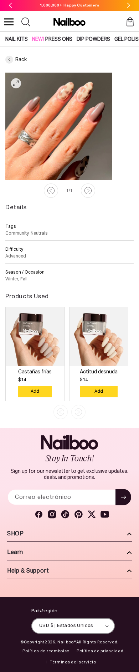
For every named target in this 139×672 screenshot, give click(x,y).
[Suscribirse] (123, 497)
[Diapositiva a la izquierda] (51, 190)
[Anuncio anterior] (10, 5)
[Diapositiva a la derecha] (88, 190)
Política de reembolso (46, 651)
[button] (9, 21)
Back (21, 59)
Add (35, 391)
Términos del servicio (73, 662)
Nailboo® (66, 642)
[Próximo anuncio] (128, 5)
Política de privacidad (100, 651)
